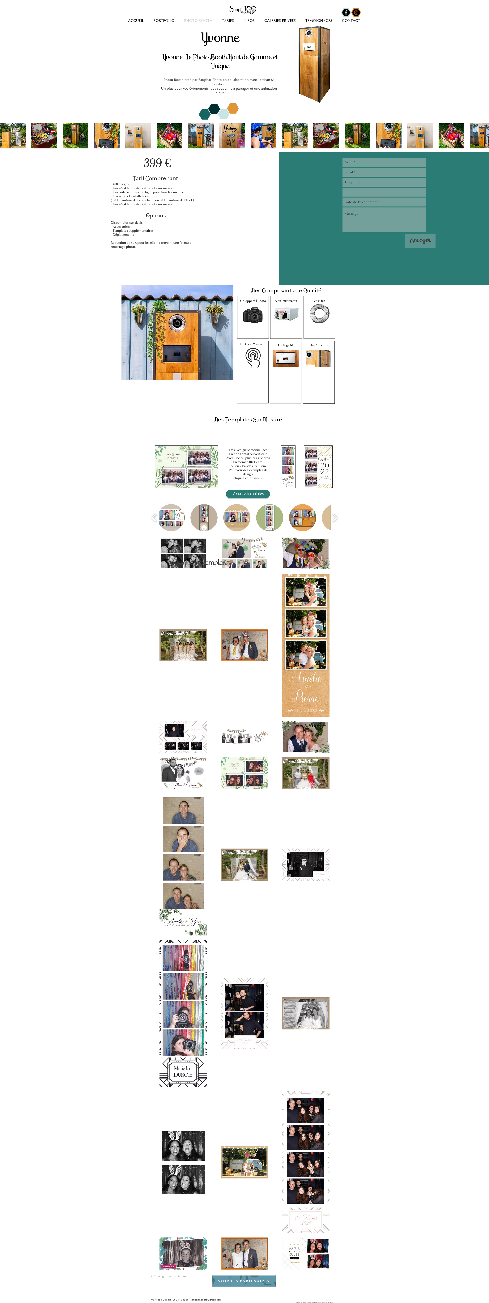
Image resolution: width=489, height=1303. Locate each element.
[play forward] (484, 135)
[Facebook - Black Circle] (346, 12)
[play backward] (5, 135)
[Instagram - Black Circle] (356, 12)
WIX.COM (331, 1302)
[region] (253, 317)
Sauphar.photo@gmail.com (206, 1299)
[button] (13, 135)
